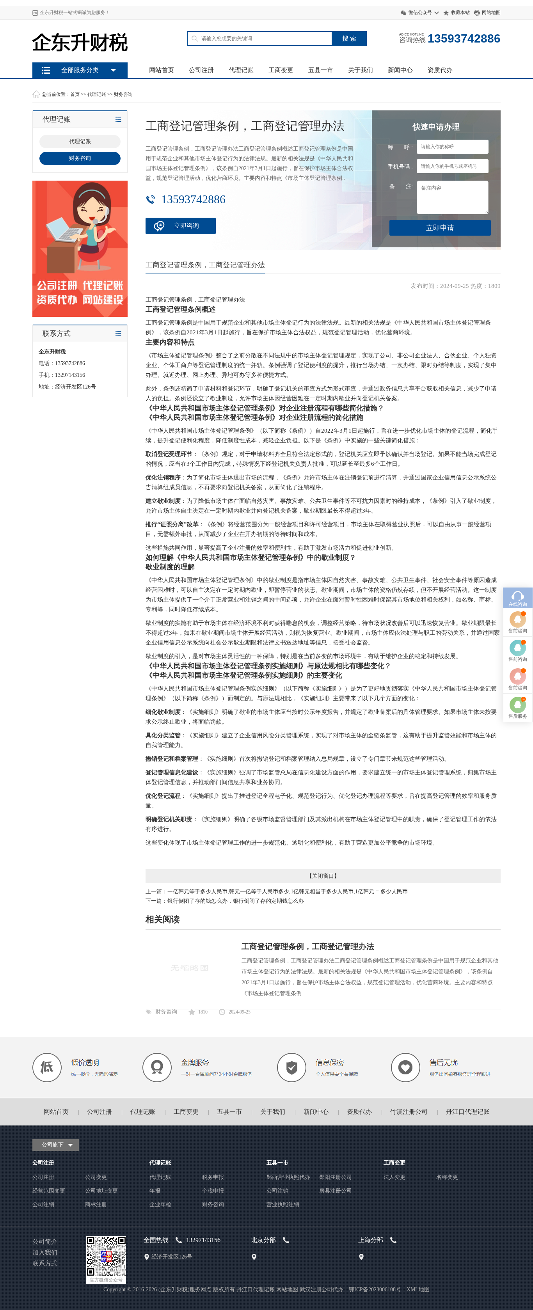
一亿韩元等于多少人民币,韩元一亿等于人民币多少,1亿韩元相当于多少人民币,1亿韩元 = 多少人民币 (287, 892)
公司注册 (201, 70)
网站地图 (491, 12)
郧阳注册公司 (335, 1177)
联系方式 (44, 1263)
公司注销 (43, 1204)
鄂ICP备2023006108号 (375, 1289)
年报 (154, 1191)
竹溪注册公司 (409, 1111)
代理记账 (241, 70)
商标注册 (96, 1204)
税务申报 (213, 1177)
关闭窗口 (323, 876)
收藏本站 (460, 12)
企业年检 (160, 1204)
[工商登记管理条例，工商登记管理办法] (189, 996)
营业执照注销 (282, 1204)
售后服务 (517, 716)
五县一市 (320, 70)
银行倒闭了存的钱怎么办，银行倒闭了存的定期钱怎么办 (235, 901)
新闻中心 (400, 70)
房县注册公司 (335, 1191)
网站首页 (161, 70)
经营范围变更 (48, 1191)
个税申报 (213, 1191)
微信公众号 (420, 12)
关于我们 (360, 70)
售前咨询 (517, 631)
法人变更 (394, 1177)
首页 (75, 94)
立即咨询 (186, 225)
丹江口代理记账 (468, 1111)
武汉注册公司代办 (321, 1289)
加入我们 (44, 1252)
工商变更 (280, 70)
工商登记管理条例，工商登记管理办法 (308, 946)
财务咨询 (123, 94)
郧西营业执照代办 (288, 1177)
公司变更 (96, 1177)
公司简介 (44, 1241)
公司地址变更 (101, 1191)
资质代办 (440, 70)
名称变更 (447, 1177)
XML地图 (418, 1289)
